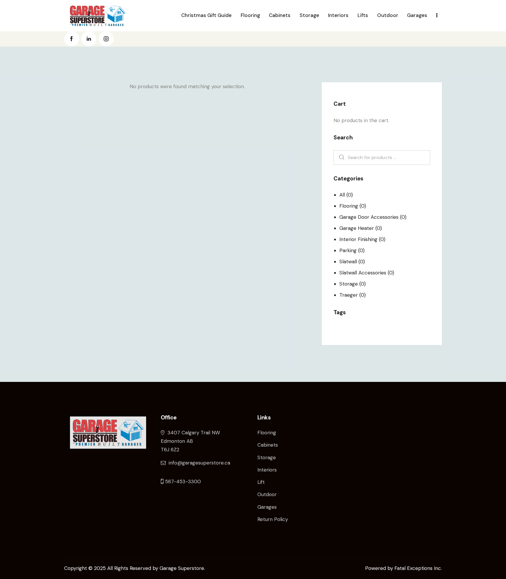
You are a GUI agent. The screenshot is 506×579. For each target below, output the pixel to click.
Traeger (348, 295)
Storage (348, 284)
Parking (348, 250)
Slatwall (348, 261)
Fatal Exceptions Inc (417, 568)
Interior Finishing (358, 239)
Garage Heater (356, 228)
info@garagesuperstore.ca (199, 463)
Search (340, 157)
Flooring (348, 206)
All (342, 195)
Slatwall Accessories (362, 272)
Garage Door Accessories (369, 217)
